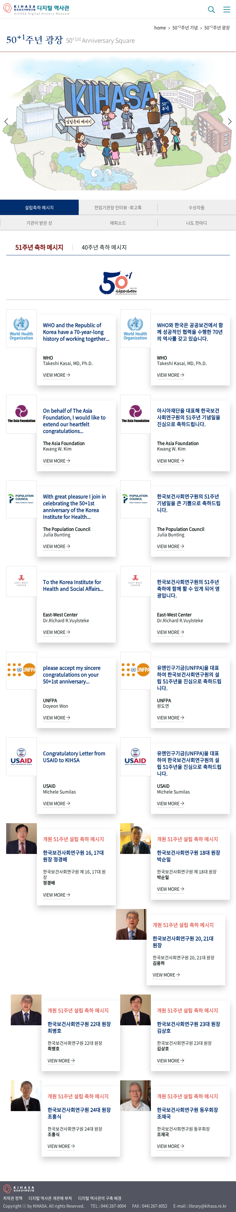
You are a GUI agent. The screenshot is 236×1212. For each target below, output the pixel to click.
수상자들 (197, 207)
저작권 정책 (12, 1198)
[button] (230, 121)
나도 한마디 (196, 223)
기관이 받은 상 (39, 223)
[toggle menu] (226, 9)
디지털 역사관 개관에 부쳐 (50, 1198)
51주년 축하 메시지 (39, 247)
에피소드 (118, 223)
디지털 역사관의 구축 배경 (99, 1198)
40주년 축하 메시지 (104, 247)
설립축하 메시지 (39, 207)
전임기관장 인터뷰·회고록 (118, 207)
